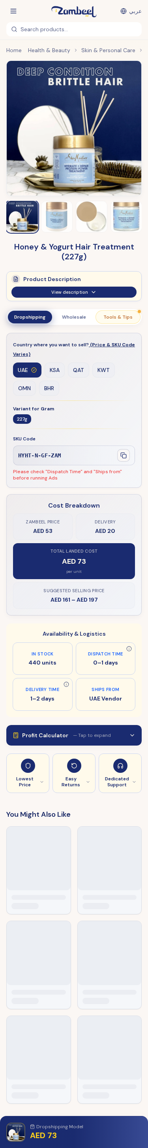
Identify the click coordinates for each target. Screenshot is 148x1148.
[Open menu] (13, 11)
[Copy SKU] (123, 455)
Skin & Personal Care (108, 50)
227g (22, 419)
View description (69, 292)
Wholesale (74, 317)
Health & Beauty (49, 50)
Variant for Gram (33, 409)
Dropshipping (29, 317)
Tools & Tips (118, 317)
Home (14, 50)
